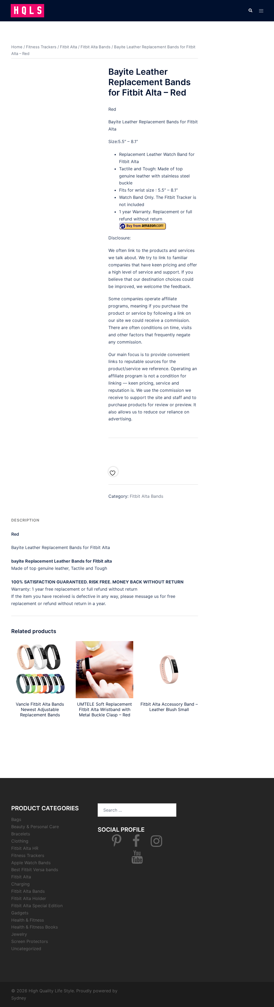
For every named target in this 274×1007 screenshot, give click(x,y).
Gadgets (19, 912)
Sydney (18, 998)
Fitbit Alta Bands (96, 47)
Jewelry (19, 934)
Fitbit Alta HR (24, 848)
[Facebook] (136, 844)
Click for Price (153, 450)
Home (16, 47)
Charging (20, 884)
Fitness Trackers (41, 47)
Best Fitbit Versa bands (34, 869)
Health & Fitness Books (34, 927)
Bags (16, 819)
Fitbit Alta (68, 47)
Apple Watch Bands (31, 862)
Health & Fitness (27, 920)
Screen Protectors (29, 941)
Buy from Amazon (39, 727)
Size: (113, 141)
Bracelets (20, 833)
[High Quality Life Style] (27, 10)
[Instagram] (156, 844)
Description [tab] (25, 520)
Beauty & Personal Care (35, 826)
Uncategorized (26, 948)
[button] (250, 11)
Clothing (19, 841)
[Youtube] (137, 860)
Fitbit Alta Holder (28, 898)
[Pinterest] (116, 844)
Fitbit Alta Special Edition (37, 905)
